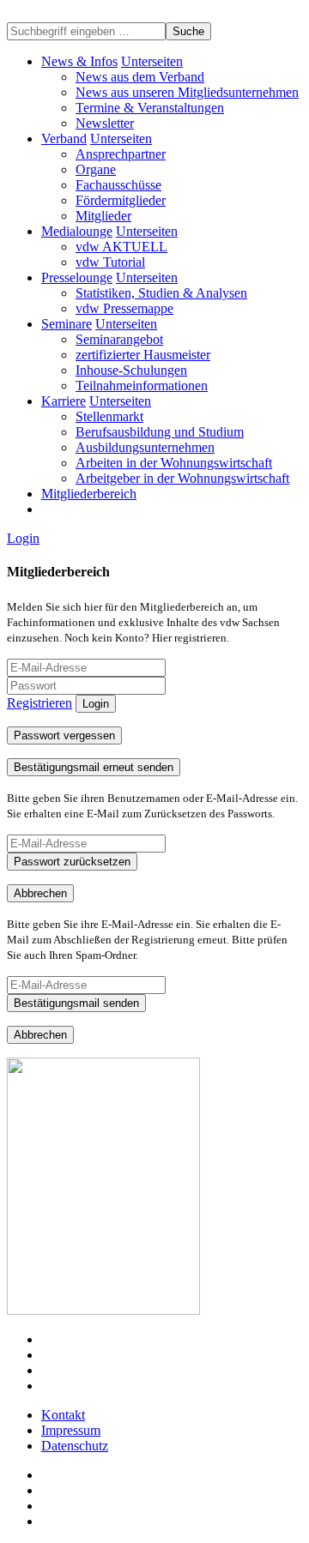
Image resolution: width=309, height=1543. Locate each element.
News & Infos (79, 61)
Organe (96, 169)
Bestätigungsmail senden (76, 1003)
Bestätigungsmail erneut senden (93, 767)
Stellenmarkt (109, 416)
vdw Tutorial (110, 262)
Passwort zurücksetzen (72, 861)
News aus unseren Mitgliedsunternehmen (187, 92)
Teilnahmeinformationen (142, 385)
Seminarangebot (119, 339)
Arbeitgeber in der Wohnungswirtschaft (182, 478)
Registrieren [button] (39, 703)
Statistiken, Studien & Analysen (161, 293)
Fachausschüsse (118, 185)
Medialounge (76, 231)
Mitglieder (103, 215)
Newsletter (105, 123)
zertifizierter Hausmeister (143, 354)
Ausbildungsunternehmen (145, 447)
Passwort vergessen (64, 735)
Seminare (66, 323)
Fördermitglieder (121, 200)
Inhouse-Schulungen (131, 370)
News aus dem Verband (140, 76)
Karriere (63, 401)
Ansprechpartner (121, 154)
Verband (64, 138)
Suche (188, 31)
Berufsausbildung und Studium (160, 432)
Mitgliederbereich (88, 493)
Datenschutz (74, 1445)
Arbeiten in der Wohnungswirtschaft (174, 462)
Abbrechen (40, 893)
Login (23, 538)
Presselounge (76, 277)
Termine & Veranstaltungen (150, 107)
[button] (152, 61)
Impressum (70, 1430)
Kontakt (63, 1414)
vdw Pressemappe (124, 308)
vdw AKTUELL (121, 246)
